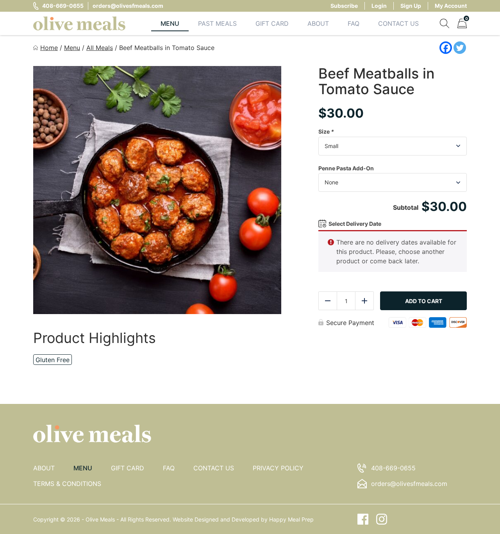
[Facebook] (445, 47)
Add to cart (423, 301)
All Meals (99, 48)
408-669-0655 (63, 5)
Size (326, 131)
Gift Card (272, 23)
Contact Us (398, 23)
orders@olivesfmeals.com (128, 5)
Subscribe (344, 5)
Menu (170, 23)
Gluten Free (53, 360)
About (318, 23)
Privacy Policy (278, 468)
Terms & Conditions (67, 484)
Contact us (213, 468)
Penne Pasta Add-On (346, 168)
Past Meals (217, 23)
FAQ (353, 23)
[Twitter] (460, 47)
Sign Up (410, 5)
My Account (451, 5)
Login (379, 5)
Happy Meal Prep (291, 519)
